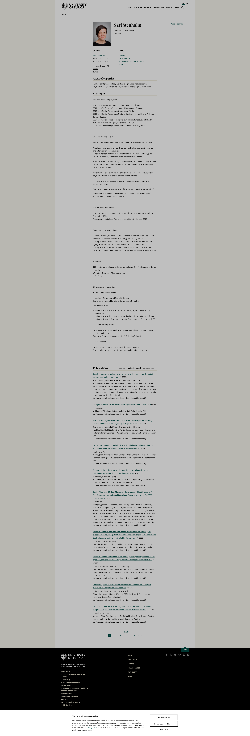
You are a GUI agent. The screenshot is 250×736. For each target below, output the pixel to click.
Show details (163, 730)
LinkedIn (122, 55)
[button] (187, 7)
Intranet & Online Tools (69, 702)
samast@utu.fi (99, 55)
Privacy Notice (66, 685)
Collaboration (158, 7)
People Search (66, 671)
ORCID (121, 64)
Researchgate (124, 58)
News (177, 7)
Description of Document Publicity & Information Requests (74, 689)
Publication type (148, 368)
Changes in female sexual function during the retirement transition (121, 404)
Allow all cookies (164, 717)
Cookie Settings (66, 705)
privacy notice (92, 728)
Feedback (64, 699)
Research (147, 7)
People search (177, 24)
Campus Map (65, 679)
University (169, 7)
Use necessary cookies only (164, 724)
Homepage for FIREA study (130, 61)
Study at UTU (137, 7)
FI (187, 3)
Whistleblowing (66, 693)
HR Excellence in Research (70, 682)
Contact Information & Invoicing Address (73, 675)
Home (129, 7)
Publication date (133, 368)
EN (183, 3)
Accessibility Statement (69, 696)
